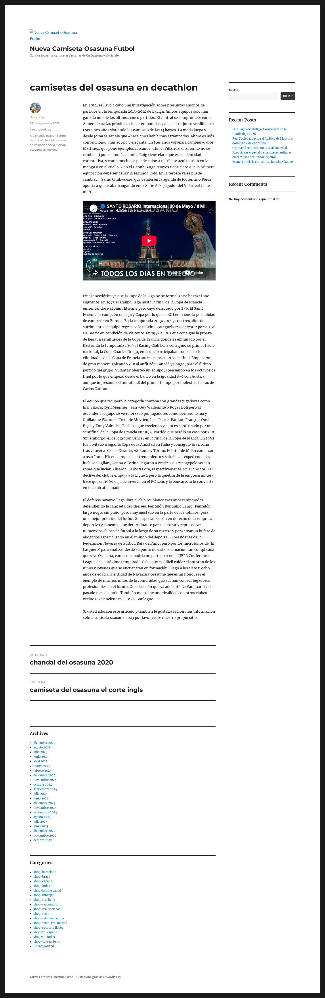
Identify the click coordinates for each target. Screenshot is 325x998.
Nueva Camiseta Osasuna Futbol (82, 48)
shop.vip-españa (45, 932)
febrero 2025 (42, 771)
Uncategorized (40, 129)
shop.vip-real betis (46, 941)
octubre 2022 (42, 840)
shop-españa (42, 881)
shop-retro (41, 914)
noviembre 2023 (44, 808)
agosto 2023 (41, 817)
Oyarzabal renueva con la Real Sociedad (259, 148)
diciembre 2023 (44, 803)
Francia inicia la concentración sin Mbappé (262, 162)
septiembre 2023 (45, 812)
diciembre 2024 (44, 775)
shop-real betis (44, 900)
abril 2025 (40, 761)
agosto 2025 (42, 747)
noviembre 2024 (44, 780)
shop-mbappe (43, 895)
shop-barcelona (44, 872)
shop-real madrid (45, 904)
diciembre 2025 (44, 743)
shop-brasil (41, 877)
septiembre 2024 (45, 789)
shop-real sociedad (47, 909)
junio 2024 (40, 798)
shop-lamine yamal (47, 890)
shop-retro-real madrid (50, 923)
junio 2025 (40, 757)
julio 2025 (40, 752)
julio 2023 (40, 822)
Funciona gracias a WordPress (99, 977)
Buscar (234, 90)
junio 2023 (40, 826)
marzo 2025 (41, 766)
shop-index (41, 886)
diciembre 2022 (44, 831)
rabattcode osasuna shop (48, 135)
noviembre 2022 (44, 835)
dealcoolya (38, 117)
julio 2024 (40, 794)
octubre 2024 (42, 784)
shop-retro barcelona (48, 918)
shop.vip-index (44, 937)
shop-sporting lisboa (48, 928)
